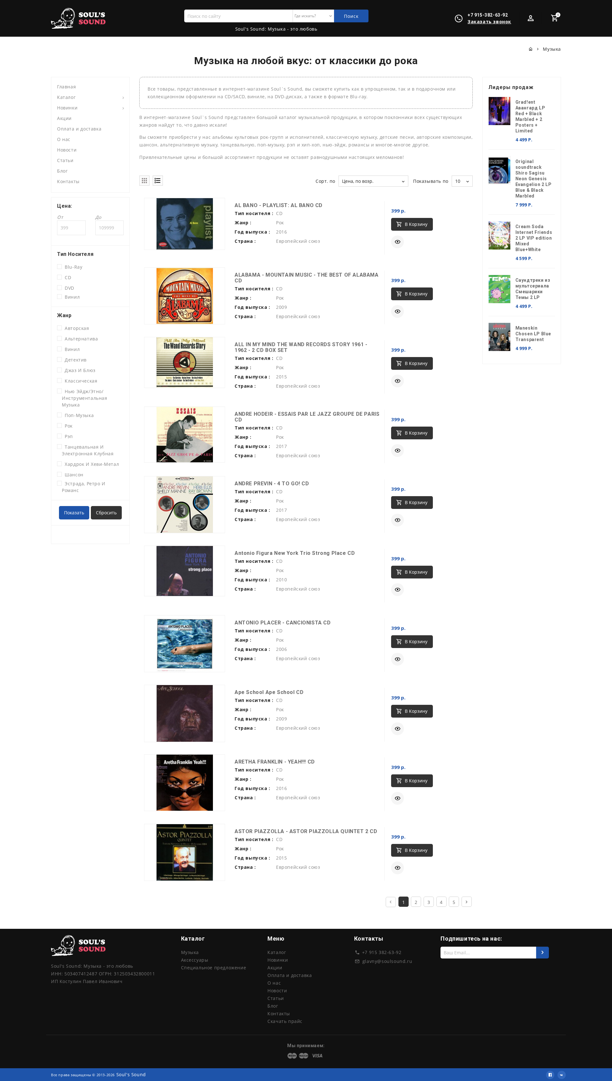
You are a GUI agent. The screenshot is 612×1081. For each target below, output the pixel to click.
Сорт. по (325, 181)
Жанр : (243, 223)
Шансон (73, 475)
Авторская (75, 328)
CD (66, 277)
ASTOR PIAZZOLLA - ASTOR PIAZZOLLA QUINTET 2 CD (306, 831)
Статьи (65, 160)
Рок (67, 426)
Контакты (68, 181)
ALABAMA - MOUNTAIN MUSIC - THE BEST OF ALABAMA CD (307, 278)
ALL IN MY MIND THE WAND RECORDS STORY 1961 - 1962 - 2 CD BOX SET (301, 347)
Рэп (67, 436)
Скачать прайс (284, 1021)
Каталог (66, 97)
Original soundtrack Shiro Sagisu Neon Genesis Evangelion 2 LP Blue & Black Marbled (533, 178)
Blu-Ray (72, 267)
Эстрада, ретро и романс (84, 487)
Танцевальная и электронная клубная (87, 450)
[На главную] (530, 49)
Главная (66, 87)
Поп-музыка (78, 415)
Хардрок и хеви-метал (90, 464)
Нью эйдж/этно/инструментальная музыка (84, 398)
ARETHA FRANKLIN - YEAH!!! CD (275, 762)
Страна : (245, 241)
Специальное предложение (213, 968)
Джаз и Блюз (79, 370)
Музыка (190, 952)
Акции (64, 118)
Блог (62, 171)
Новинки (67, 108)
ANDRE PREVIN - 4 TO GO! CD (272, 484)
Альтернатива (80, 339)
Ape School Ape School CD (269, 692)
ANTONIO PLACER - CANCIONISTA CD (283, 623)
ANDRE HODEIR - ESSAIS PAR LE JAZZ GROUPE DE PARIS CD (307, 417)
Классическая (79, 381)
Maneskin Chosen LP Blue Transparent (533, 333)
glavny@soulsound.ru (387, 961)
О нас (63, 139)
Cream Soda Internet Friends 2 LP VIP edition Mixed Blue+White (533, 238)
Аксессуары (194, 960)
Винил (71, 297)
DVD (68, 288)
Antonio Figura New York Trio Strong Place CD (295, 553)
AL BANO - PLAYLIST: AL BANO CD (279, 205)
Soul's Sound (131, 1074)
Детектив (74, 360)
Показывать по (430, 181)
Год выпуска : (252, 232)
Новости (66, 150)
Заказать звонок (489, 22)
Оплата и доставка (79, 129)
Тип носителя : (254, 213)
